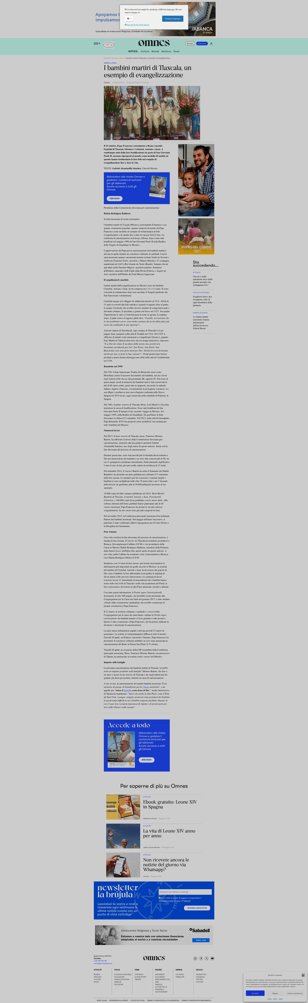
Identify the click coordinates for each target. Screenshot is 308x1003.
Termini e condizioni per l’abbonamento (196, 1000)
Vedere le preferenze (295, 993)
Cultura (145, 51)
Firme (137, 970)
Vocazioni (118, 984)
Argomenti (159, 974)
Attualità (107, 58)
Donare (190, 43)
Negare (275, 993)
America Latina (117, 58)
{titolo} (269, 999)
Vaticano (166, 51)
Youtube (199, 982)
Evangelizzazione (121, 979)
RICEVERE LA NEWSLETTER (197, 908)
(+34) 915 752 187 (100, 961)
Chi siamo (180, 974)
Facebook (200, 977)
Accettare (255, 993)
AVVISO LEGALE (102, 1000)
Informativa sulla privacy (169, 901)
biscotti (187, 901)
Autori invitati (140, 977)
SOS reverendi (161, 992)
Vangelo (159, 984)
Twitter (199, 979)
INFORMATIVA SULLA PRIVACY (118, 1000)
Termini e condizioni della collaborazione (163, 1000)
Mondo (155, 51)
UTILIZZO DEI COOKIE (137, 1000)
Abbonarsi (202, 43)
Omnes (107, 82)
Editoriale (139, 974)
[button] (303, 975)
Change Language (172, 18)
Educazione (119, 977)
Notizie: (133, 51)
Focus (117, 970)
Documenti (160, 977)
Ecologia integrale (123, 974)
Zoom (176, 51)
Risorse (158, 970)
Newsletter (201, 974)
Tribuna (138, 979)
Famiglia (117, 982)
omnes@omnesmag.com (103, 963)
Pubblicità (180, 977)
